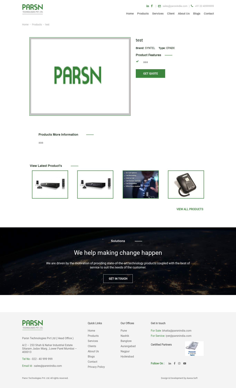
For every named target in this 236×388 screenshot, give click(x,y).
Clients (92, 346)
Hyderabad (127, 356)
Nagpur (125, 351)
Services (158, 13)
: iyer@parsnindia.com (177, 335)
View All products (190, 209)
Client (170, 13)
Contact (209, 13)
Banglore (126, 341)
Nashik (125, 335)
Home (130, 13)
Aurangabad (128, 346)
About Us (184, 13)
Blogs (196, 13)
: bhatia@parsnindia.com (176, 330)
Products (143, 13)
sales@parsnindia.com (48, 365)
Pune (124, 330)
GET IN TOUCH (118, 278)
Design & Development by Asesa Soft (179, 378)
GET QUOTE (150, 73)
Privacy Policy (96, 367)
